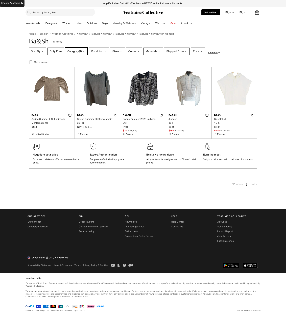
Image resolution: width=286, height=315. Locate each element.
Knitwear (82, 34)
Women (66, 23)
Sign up (244, 12)
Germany (68, 310)
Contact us (177, 226)
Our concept (34, 222)
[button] (257, 12)
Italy (83, 310)
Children (92, 23)
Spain (76, 310)
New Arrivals (32, 23)
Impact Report (225, 231)
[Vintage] (152, 23)
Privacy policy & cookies (95, 265)
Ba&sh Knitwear (102, 34)
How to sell (131, 222)
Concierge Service (37, 226)
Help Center (177, 222)
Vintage (145, 23)
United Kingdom (41, 310)
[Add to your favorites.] (70, 116)
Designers (51, 23)
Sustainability (224, 226)
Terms (77, 265)
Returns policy (86, 231)
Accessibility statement (39, 265)
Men (79, 23)
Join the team (224, 236)
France (28, 310)
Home (32, 34)
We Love (160, 23)
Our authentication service (93, 226)
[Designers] (59, 23)
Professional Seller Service (139, 236)
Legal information (63, 265)
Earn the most (211, 155)
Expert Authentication (103, 155)
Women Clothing (62, 34)
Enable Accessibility (12, 3)
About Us (186, 23)
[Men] (84, 23)
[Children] (99, 23)
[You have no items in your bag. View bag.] (257, 12)
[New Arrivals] (42, 23)
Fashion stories (225, 241)
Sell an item (210, 12)
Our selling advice (134, 226)
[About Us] (194, 23)
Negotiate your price (45, 155)
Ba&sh (44, 34)
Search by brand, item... (45, 12)
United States (56, 310)
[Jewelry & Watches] (138, 23)
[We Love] (168, 23)
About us (222, 222)
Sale (173, 23)
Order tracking (87, 222)
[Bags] (110, 23)
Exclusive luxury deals (160, 155)
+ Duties (87, 127)
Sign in (229, 12)
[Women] (73, 23)
